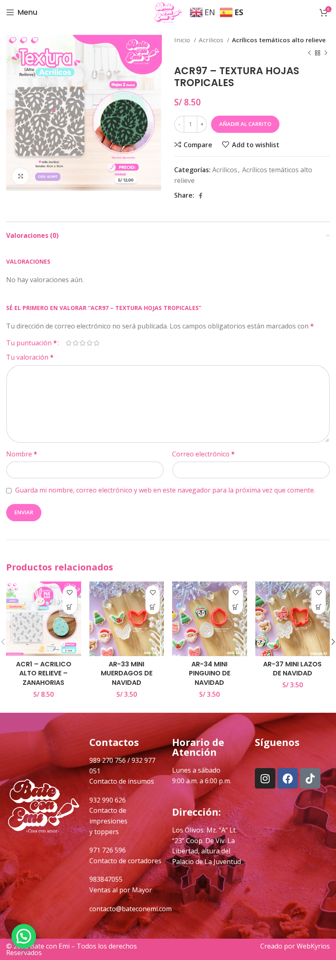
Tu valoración (30, 357)
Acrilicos (212, 40)
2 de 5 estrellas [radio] (75, 343)
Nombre (21, 453)
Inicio (183, 40)
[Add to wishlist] (70, 593)
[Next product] (326, 53)
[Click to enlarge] (20, 176)
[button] (70, 607)
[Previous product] (309, 53)
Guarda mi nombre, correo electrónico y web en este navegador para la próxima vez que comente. (165, 490)
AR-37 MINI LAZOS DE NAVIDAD (292, 668)
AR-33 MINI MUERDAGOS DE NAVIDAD (126, 673)
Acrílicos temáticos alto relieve (279, 40)
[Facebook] (287, 778)
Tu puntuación (31, 343)
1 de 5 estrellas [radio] (68, 343)
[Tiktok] (310, 778)
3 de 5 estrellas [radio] (82, 343)
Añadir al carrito (245, 124)
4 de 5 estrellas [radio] (89, 343)
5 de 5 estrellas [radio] (96, 343)
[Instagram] (265, 778)
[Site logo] (168, 11)
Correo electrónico (203, 453)
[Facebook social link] (200, 195)
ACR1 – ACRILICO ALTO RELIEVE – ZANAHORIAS (43, 673)
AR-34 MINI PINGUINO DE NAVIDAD (209, 673)
